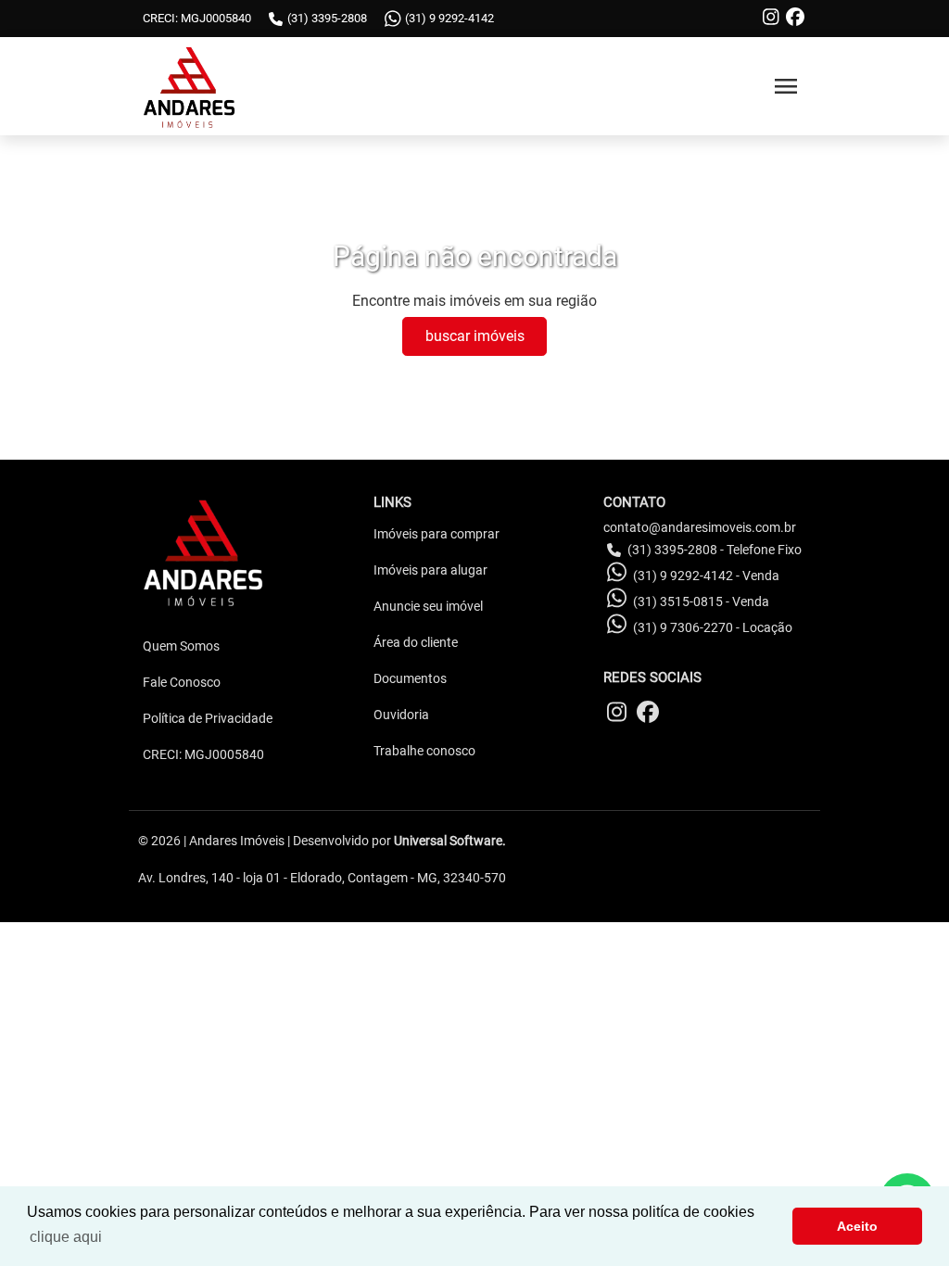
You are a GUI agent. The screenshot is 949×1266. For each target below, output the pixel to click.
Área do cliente (415, 642)
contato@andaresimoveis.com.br (699, 527)
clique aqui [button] (66, 1237)
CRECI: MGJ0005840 (203, 754)
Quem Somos (181, 646)
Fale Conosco (182, 682)
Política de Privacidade (207, 718)
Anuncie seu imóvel (428, 606)
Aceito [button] (857, 1226)
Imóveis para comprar (436, 533)
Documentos (410, 678)
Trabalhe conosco (424, 750)
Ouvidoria (401, 714)
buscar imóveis (475, 336)
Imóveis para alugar (430, 570)
